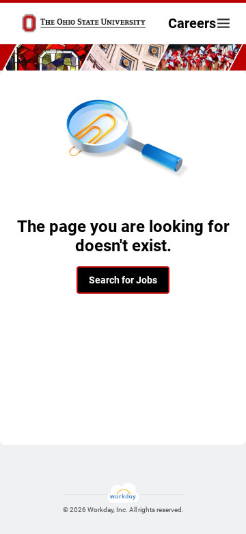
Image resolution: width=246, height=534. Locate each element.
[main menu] (223, 23)
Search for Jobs (123, 280)
